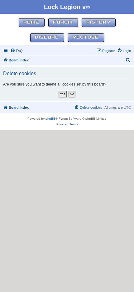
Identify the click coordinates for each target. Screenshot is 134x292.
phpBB (50, 118)
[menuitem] (16, 51)
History (99, 22)
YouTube (86, 37)
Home (32, 22)
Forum (63, 22)
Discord (47, 37)
